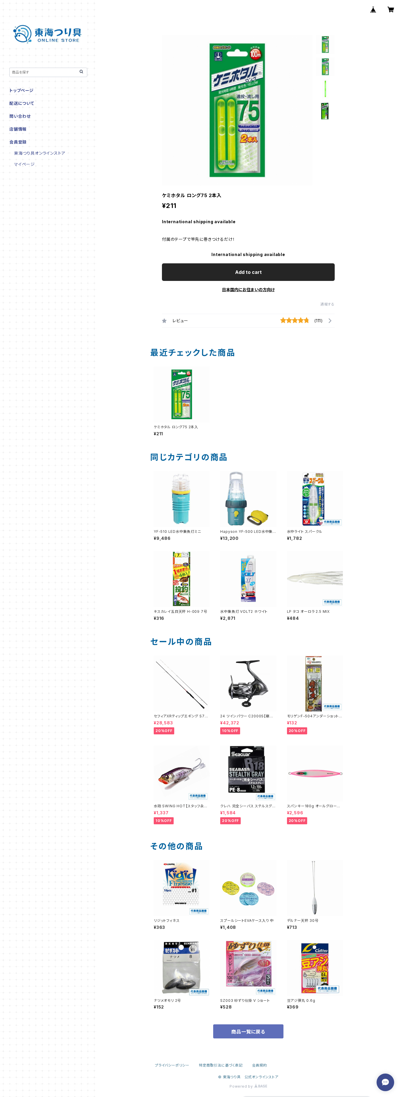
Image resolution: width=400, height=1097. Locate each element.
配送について (21, 103)
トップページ (21, 90)
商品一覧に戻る (248, 1032)
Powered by (242, 1086)
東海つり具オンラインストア (39, 153)
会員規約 (259, 1065)
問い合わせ (20, 116)
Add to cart (248, 272)
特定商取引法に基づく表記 (221, 1065)
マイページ (24, 164)
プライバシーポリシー (172, 1065)
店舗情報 (18, 129)
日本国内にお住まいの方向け (248, 289)
